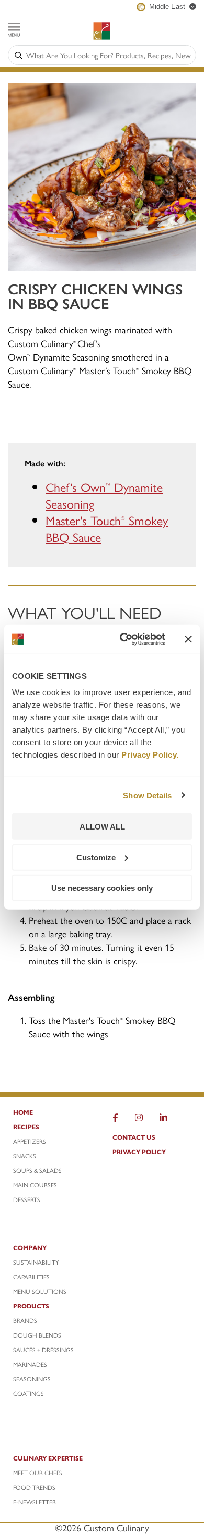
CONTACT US (133, 1137)
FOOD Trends (34, 1487)
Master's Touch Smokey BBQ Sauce (107, 528)
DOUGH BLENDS (37, 1335)
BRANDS (25, 1320)
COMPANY (30, 1247)
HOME (23, 1112)
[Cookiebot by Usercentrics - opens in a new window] (123, 639)
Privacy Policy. (150, 754)
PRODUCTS (31, 1305)
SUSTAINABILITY (36, 1262)
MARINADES (30, 1364)
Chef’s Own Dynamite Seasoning (104, 495)
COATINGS (28, 1393)
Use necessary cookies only (102, 887)
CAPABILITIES (31, 1276)
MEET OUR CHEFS (37, 1472)
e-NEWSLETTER (34, 1501)
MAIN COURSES (35, 1185)
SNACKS (24, 1155)
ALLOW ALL (102, 826)
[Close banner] (188, 638)
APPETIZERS (29, 1141)
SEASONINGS (32, 1378)
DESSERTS (26, 1199)
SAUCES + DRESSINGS (43, 1349)
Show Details (147, 794)
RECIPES (26, 1126)
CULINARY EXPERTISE (48, 1458)
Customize (96, 856)
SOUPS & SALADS (37, 1170)
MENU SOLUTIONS (39, 1291)
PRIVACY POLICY (139, 1151)
